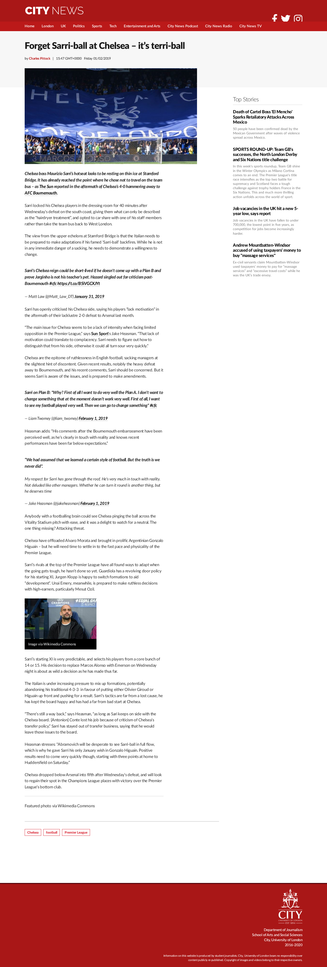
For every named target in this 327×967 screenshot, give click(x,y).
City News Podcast (183, 26)
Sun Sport (99, 334)
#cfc (52, 284)
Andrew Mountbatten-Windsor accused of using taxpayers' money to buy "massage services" (267, 250)
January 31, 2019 (89, 297)
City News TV (250, 26)
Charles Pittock (39, 58)
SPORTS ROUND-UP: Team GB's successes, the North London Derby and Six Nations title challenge (265, 155)
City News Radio (218, 26)
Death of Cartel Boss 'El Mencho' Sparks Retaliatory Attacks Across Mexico (263, 117)
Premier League (76, 832)
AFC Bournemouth (41, 193)
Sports (97, 26)
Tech (113, 26)
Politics (79, 26)
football (51, 832)
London (48, 26)
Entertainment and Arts (142, 26)
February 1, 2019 (93, 418)
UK (63, 26)
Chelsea (33, 832)
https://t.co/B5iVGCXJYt (78, 284)
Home (29, 26)
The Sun (46, 187)
